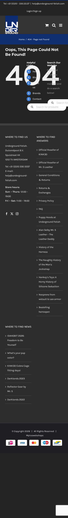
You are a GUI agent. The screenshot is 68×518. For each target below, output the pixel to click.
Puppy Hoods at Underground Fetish (49, 219)
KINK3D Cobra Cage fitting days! (18, 368)
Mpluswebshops (34, 435)
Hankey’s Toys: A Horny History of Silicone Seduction (49, 282)
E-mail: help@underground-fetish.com (16, 176)
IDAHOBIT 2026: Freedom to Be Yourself (15, 340)
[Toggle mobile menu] (61, 25)
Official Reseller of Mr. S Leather (49, 165)
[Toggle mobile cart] (47, 25)
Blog (35, 77)
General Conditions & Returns (49, 177)
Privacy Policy (46, 200)
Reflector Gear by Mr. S (16, 389)
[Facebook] (6, 213)
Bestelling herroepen (44, 309)
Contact (37, 98)
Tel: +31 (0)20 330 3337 (17, 166)
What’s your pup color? (16, 355)
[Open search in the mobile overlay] (54, 25)
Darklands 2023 (16, 378)
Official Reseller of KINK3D (49, 152)
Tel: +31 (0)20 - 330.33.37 (16, 3)
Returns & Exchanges (45, 190)
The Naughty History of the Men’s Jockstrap (50, 265)
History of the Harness (46, 249)
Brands (36, 93)
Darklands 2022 (16, 399)
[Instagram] (17, 213)
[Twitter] (11, 213)
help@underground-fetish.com (48, 3)
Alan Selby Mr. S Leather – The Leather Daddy (47, 234)
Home (36, 71)
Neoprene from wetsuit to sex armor (50, 297)
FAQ (41, 208)
